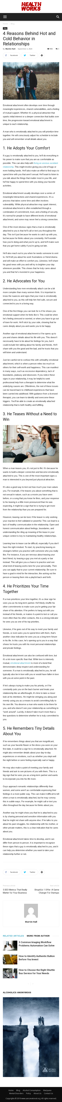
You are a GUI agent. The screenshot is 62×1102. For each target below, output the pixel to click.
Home (5, 24)
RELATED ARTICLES (13, 936)
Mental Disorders (16, 1093)
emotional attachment (20, 663)
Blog (12, 24)
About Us (37, 1093)
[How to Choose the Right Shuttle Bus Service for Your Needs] (10, 973)
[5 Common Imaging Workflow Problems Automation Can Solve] (10, 946)
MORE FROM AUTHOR (38, 936)
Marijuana (47, 1090)
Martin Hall (10, 49)
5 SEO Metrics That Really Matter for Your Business (15, 891)
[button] (58, 17)
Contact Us (48, 1093)
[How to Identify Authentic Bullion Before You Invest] (10, 959)
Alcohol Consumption (32, 1090)
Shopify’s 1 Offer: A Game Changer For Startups (46, 891)
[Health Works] (31, 6)
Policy (28, 1093)
